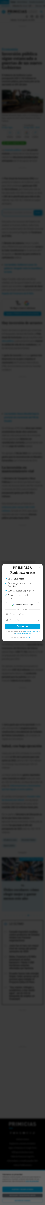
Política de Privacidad (31, 631)
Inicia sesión (29, 637)
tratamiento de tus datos (23, 633)
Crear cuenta (22, 626)
